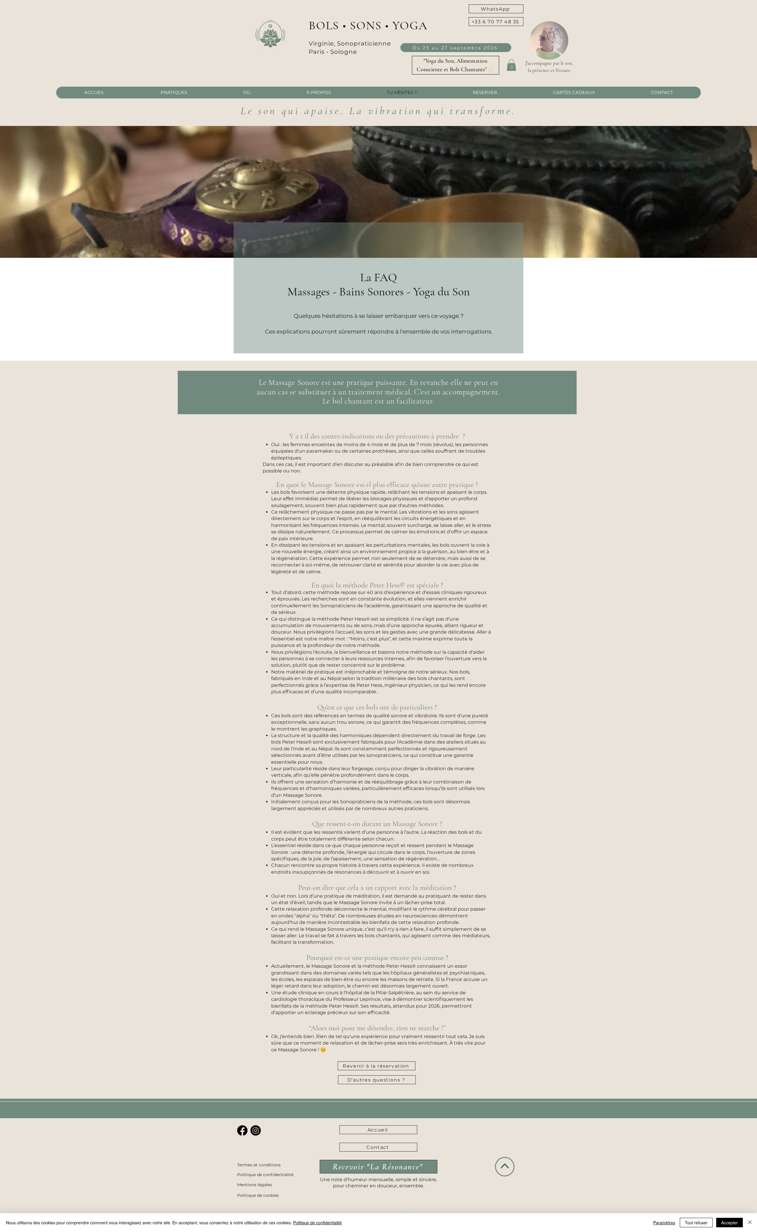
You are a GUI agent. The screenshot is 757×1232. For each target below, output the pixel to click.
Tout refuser (696, 1222)
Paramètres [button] (664, 1222)
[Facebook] (242, 1130)
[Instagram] (255, 1130)
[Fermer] (749, 1222)
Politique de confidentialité (317, 1222)
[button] (496, 21)
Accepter (729, 1222)
